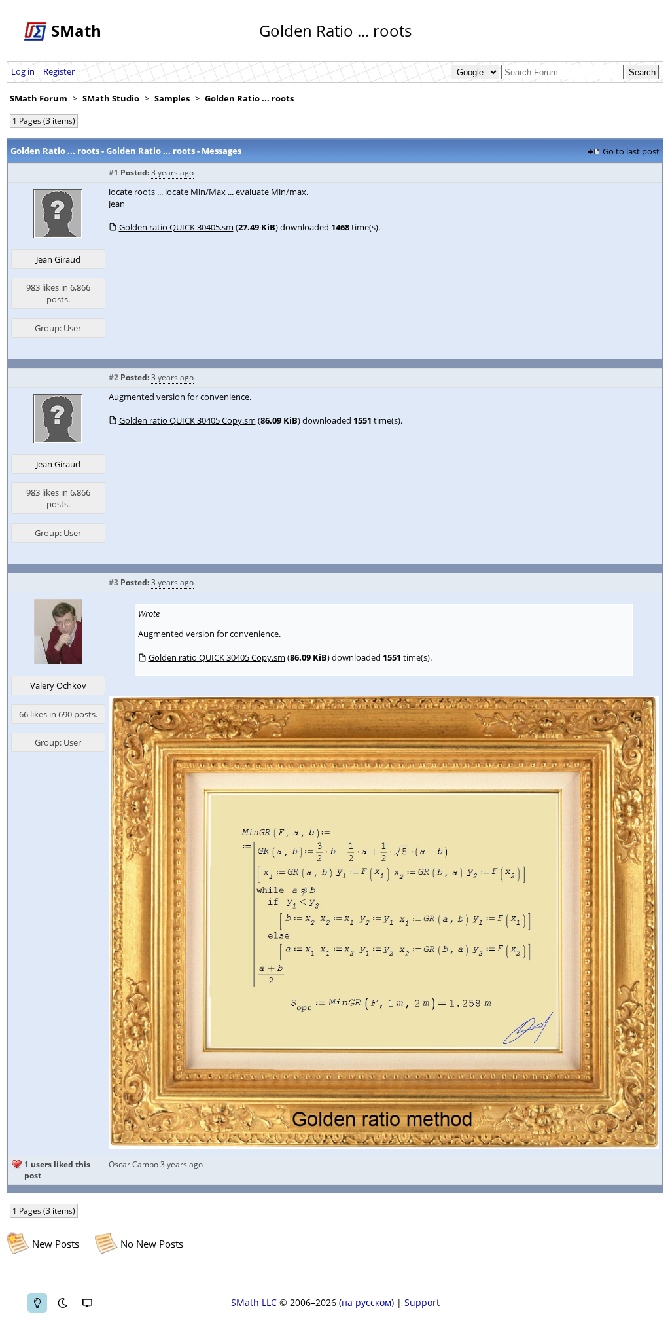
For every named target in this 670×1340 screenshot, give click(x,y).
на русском (366, 1302)
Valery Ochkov (58, 685)
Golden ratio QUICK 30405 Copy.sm (187, 420)
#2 (113, 377)
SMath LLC (254, 1302)
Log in (23, 71)
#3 (113, 582)
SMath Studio (110, 98)
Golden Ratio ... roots (249, 98)
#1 (113, 172)
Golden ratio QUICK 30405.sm (176, 227)
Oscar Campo (133, 1164)
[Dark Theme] (62, 1303)
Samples (172, 98)
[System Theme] (87, 1303)
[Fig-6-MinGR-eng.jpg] (384, 1145)
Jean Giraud (58, 259)
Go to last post (631, 151)
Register (59, 71)
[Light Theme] (37, 1303)
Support (422, 1302)
